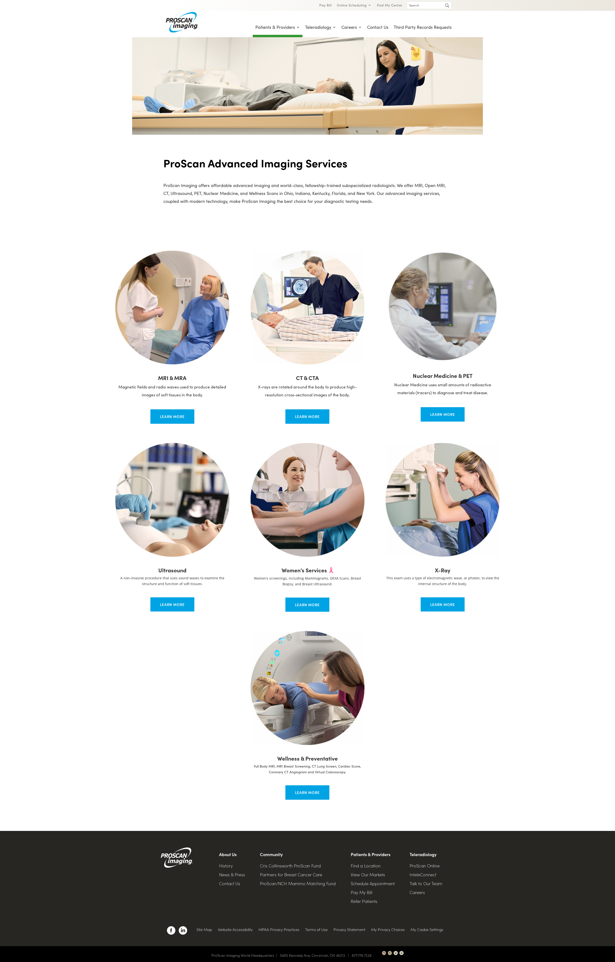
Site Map (204, 929)
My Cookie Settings (427, 929)
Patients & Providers (275, 27)
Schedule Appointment (373, 883)
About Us (228, 854)
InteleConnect (423, 874)
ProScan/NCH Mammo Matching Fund (298, 883)
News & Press (232, 874)
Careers (349, 27)
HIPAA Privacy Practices (278, 929)
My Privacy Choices (388, 929)
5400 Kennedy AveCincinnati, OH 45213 (315, 955)
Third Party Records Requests (423, 27)
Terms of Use (316, 929)
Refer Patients (364, 901)
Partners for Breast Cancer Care (291, 874)
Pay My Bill (361, 892)
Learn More (172, 416)
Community (271, 854)
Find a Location (366, 866)
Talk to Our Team (426, 883)
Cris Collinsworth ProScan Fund (290, 866)
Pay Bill (325, 5)
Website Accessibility (235, 929)
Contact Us (377, 27)
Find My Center (389, 5)
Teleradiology (318, 27)
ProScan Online (425, 866)
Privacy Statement (349, 929)
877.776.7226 (362, 955)
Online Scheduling (352, 5)
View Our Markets (368, 874)
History (226, 866)
